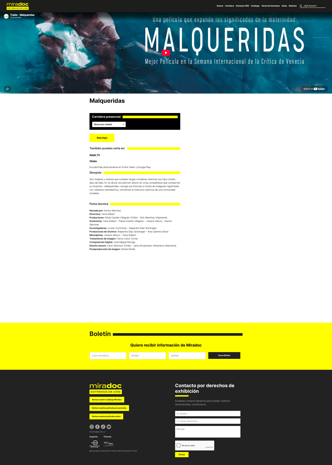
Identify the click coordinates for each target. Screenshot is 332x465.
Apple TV (94, 155)
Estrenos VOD (242, 6)
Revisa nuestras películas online (106, 416)
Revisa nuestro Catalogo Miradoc (107, 399)
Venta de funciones (271, 6)
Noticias (293, 6)
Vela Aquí (102, 137)
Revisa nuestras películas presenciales (109, 408)
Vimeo (93, 161)
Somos (220, 6)
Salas (284, 6)
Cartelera (229, 6)
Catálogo (255, 6)
